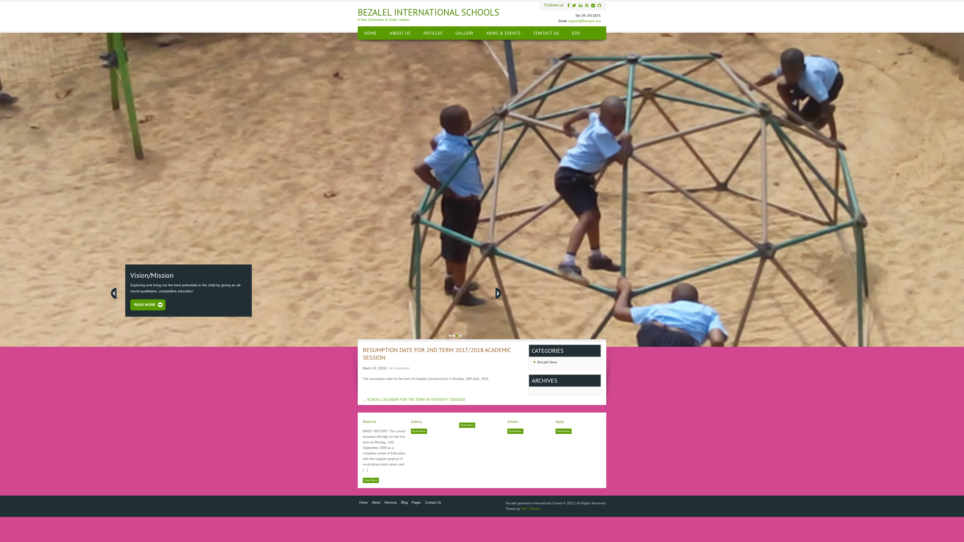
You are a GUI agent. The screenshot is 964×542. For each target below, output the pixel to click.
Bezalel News (547, 362)
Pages (416, 502)
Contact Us (546, 33)
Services (390, 502)
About (376, 502)
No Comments (399, 368)
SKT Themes (530, 509)
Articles (432, 33)
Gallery (464, 33)
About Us (400, 33)
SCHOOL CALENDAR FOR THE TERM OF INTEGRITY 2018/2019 (414, 399)
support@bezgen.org (584, 21)
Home (370, 33)
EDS (576, 33)
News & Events (503, 33)
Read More (371, 480)
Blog (404, 502)
